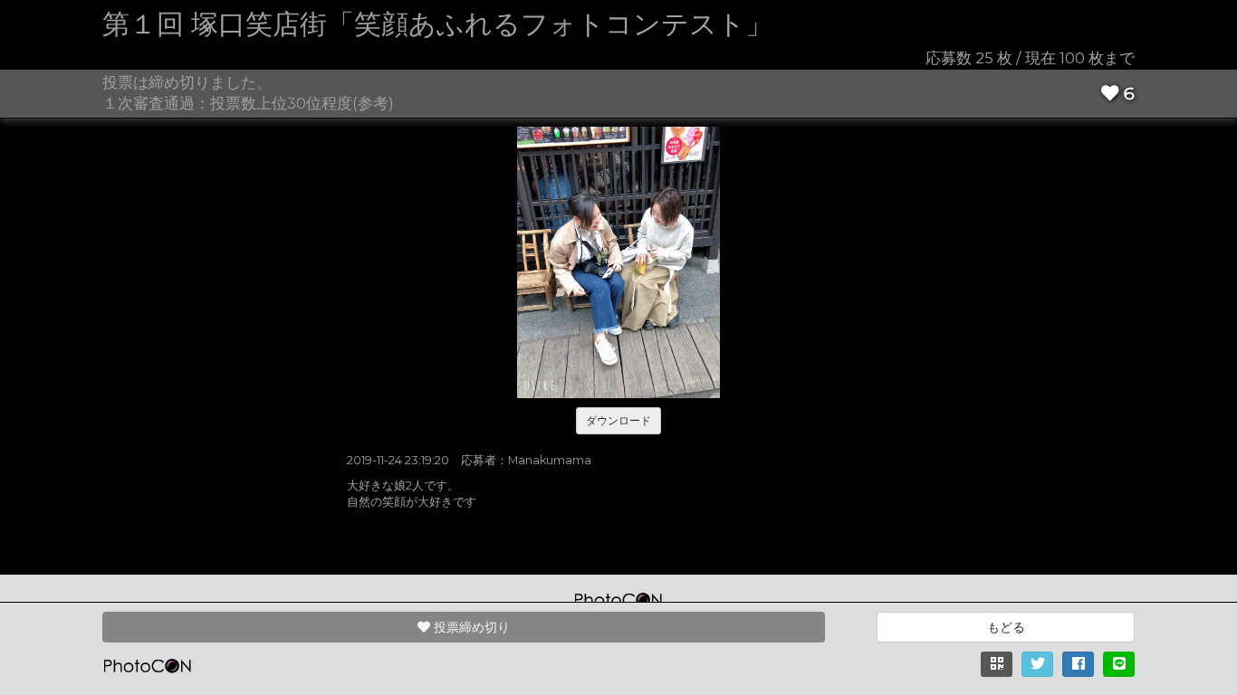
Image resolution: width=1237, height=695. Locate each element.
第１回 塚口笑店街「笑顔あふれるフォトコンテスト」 (437, 24)
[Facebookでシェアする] (1078, 664)
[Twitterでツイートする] (1037, 664)
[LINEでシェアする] (1119, 664)
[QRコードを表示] (996, 664)
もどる (1006, 627)
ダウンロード (618, 420)
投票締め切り (470, 627)
